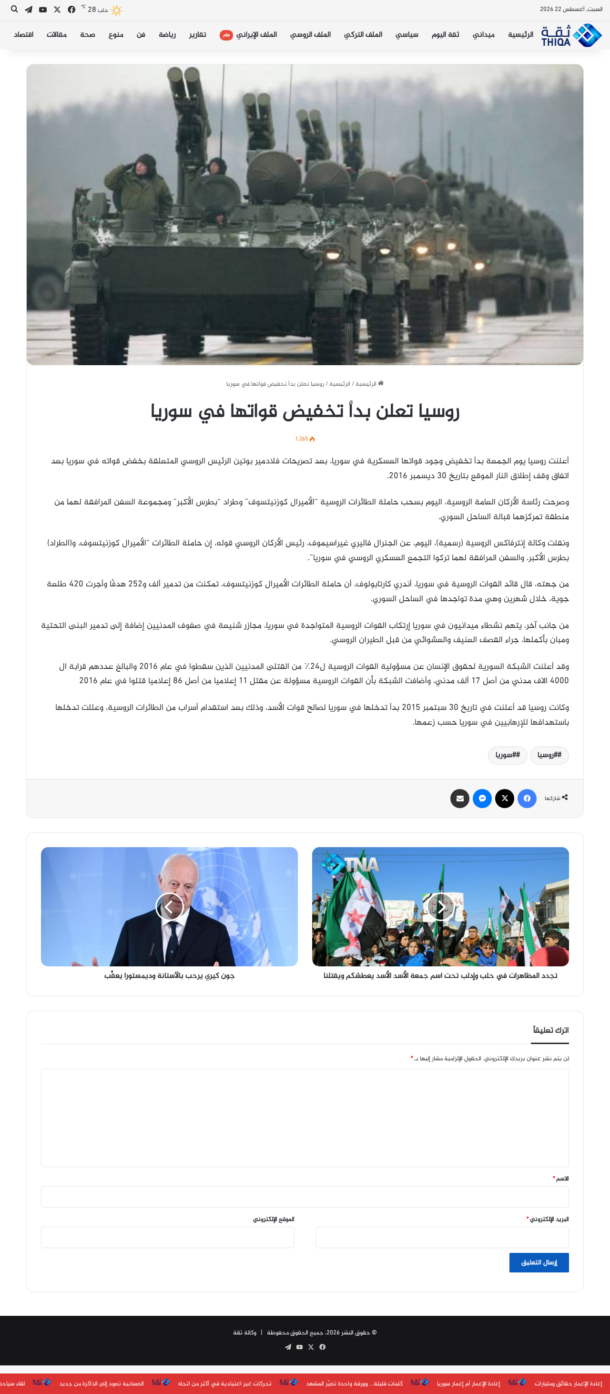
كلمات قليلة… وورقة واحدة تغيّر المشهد (354, 1384)
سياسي (407, 35)
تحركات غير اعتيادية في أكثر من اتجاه (225, 1384)
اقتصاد (23, 35)
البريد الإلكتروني (548, 1219)
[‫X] (504, 798)
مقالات (57, 35)
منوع (116, 35)
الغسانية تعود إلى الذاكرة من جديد (101, 1384)
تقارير (197, 35)
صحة (87, 35)
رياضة (167, 35)
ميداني (484, 35)
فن (141, 35)
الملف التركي (363, 35)
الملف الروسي (310, 35)
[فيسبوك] (527, 798)
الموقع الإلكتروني (274, 1219)
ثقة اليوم (445, 35)
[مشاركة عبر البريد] (459, 798)
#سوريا (506, 755)
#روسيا (548, 755)
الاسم (561, 1179)
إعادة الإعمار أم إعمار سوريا (468, 1384)
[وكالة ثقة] (571, 35)
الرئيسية (520, 35)
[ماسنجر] (482, 798)
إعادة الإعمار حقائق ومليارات (568, 1384)
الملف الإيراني (250, 35)
